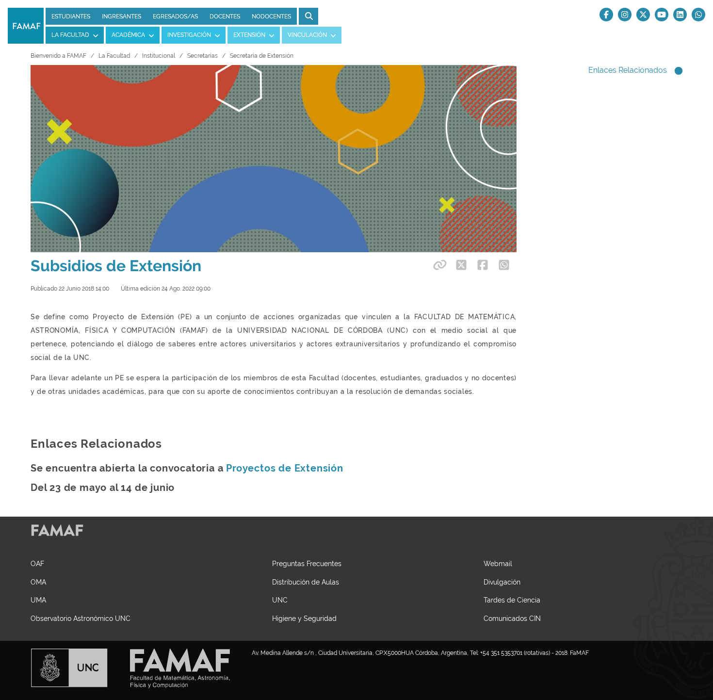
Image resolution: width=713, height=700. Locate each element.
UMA (38, 600)
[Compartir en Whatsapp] (504, 265)
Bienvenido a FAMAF (58, 55)
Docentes (225, 16)
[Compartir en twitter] (461, 265)
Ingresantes (121, 16)
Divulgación (502, 582)
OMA (38, 582)
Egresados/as (175, 16)
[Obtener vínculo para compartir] (438, 265)
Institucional (158, 55)
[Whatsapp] (698, 14)
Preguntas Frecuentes (306, 563)
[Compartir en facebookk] (482, 265)
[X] (643, 14)
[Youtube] (661, 14)
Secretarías (202, 55)
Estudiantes (70, 16)
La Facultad (114, 55)
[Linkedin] (680, 14)
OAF (37, 563)
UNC (280, 600)
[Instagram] (625, 14)
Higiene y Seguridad (304, 618)
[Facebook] (606, 14)
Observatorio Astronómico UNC (80, 618)
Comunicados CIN (512, 618)
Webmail (498, 563)
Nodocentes (271, 16)
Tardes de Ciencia (512, 600)
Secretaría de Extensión (261, 55)
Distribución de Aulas (305, 582)
